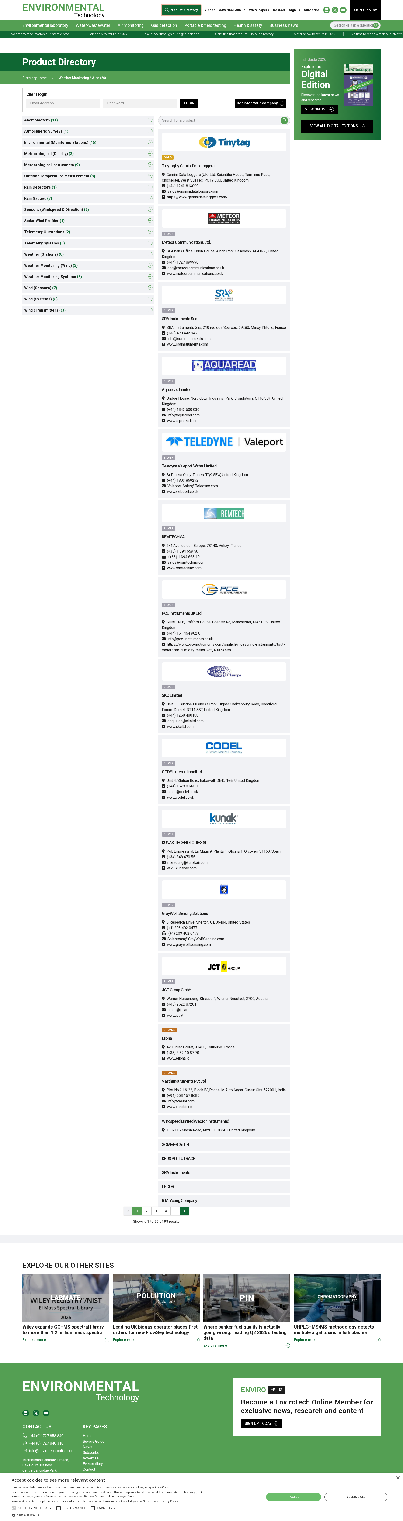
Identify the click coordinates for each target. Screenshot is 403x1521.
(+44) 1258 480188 (182, 715)
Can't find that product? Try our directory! (200, 34)
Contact (279, 10)
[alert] (201, 1497)
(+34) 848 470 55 (181, 857)
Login (189, 103)
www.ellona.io (178, 1058)
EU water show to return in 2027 (268, 34)
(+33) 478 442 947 (182, 333)
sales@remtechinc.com (186, 562)
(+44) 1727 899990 (182, 262)
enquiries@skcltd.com (185, 721)
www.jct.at (175, 1015)
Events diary (93, 1464)
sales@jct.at (177, 1010)
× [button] (398, 1478)
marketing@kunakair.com (187, 862)
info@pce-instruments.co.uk (190, 639)
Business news (284, 25)
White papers (259, 10)
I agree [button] (293, 1497)
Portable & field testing (205, 25)
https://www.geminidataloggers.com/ (197, 197)
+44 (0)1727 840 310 (46, 1443)
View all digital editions (334, 126)
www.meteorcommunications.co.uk (195, 273)
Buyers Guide (93, 1441)
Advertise (91, 1458)
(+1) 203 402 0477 (182, 928)
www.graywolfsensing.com (189, 944)
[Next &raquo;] (184, 1211)
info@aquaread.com (183, 415)
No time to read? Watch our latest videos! (337, 34)
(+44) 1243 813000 (182, 186)
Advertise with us (232, 10)
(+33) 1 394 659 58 (182, 551)
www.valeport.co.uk (182, 491)
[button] (13, 1508)
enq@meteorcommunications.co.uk (195, 268)
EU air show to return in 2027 (62, 34)
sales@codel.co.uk (182, 792)
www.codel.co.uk (180, 797)
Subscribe (312, 10)
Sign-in (294, 10)
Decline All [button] (355, 1497)
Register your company (257, 103)
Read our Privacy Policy (162, 1501)
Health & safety (248, 25)
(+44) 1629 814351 (182, 786)
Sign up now (365, 10)
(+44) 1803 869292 (182, 480)
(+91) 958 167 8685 (183, 1095)
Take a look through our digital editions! (127, 34)
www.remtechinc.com (184, 568)
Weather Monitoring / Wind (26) (82, 78)
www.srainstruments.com (187, 344)
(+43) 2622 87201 (181, 1004)
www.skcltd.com (180, 726)
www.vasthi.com (180, 1107)
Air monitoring (131, 25)
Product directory (184, 10)
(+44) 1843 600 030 (183, 409)
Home (88, 1436)
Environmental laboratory (45, 25)
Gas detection (164, 25)
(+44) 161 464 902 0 (183, 633)
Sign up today (258, 1423)
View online (316, 109)
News (87, 1447)
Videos (209, 10)
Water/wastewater (93, 25)
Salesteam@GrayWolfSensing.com (195, 939)
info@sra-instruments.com (189, 338)
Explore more (34, 1340)
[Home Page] (63, 10)
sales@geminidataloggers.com (192, 191)
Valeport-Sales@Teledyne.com (192, 486)
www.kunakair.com (182, 868)
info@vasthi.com (181, 1101)
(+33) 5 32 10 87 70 (183, 1053)
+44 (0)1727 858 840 (46, 1436)
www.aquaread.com (182, 421)
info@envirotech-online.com (51, 1451)
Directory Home (34, 78)
